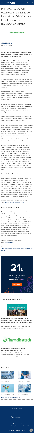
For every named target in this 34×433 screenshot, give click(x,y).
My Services (16, 414)
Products (17, 410)
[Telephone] (28, 2)
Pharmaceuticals (5, 381)
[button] (17, 32)
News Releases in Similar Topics (9, 398)
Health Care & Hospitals (24, 381)
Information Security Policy (11, 426)
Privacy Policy (20, 424)
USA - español (5, 28)
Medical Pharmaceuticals (7, 394)
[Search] (32, 2)
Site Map (22, 426)
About (16, 412)
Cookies (17, 428)
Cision (19, 430)
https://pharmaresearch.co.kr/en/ (14, 203)
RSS (28, 426)
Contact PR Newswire (17, 408)
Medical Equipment (23, 394)
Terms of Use (12, 424)
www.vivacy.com (9, 242)
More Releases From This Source (10, 361)
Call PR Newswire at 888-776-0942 (17, 418)
